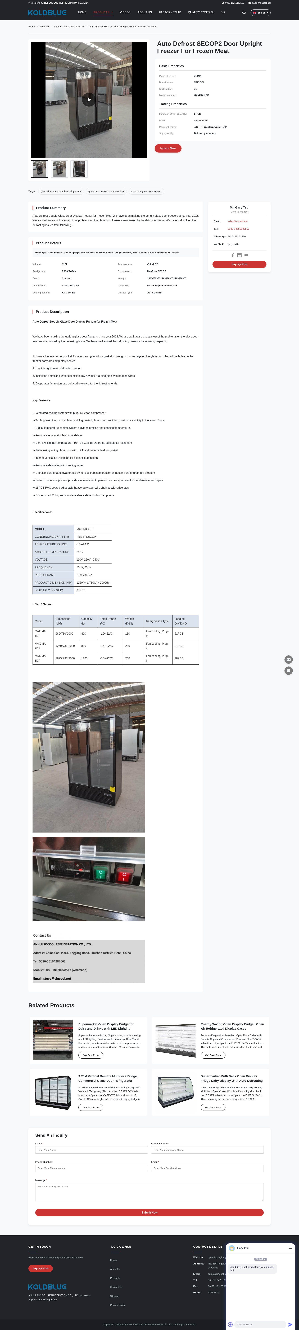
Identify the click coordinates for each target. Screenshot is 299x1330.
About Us (145, 12)
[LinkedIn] (239, 255)
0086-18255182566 (238, 228)
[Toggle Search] (244, 13)
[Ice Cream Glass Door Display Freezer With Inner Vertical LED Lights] (89, 100)
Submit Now (149, 1212)
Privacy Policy (117, 1305)
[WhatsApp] (288, 670)
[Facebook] (233, 255)
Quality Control (201, 12)
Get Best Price (91, 1055)
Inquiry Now (239, 264)
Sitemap (114, 1296)
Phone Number (43, 1161)
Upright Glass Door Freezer (69, 26)
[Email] (288, 659)
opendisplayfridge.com (220, 1257)
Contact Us (116, 1287)
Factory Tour (170, 12)
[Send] (290, 1324)
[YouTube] (246, 255)
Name (39, 1143)
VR (223, 12)
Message (41, 1180)
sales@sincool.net (261, 3)
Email (155, 1161)
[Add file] (230, 1324)
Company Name (160, 1143)
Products (101, 12)
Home (82, 12)
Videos (125, 12)
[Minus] (290, 1248)
